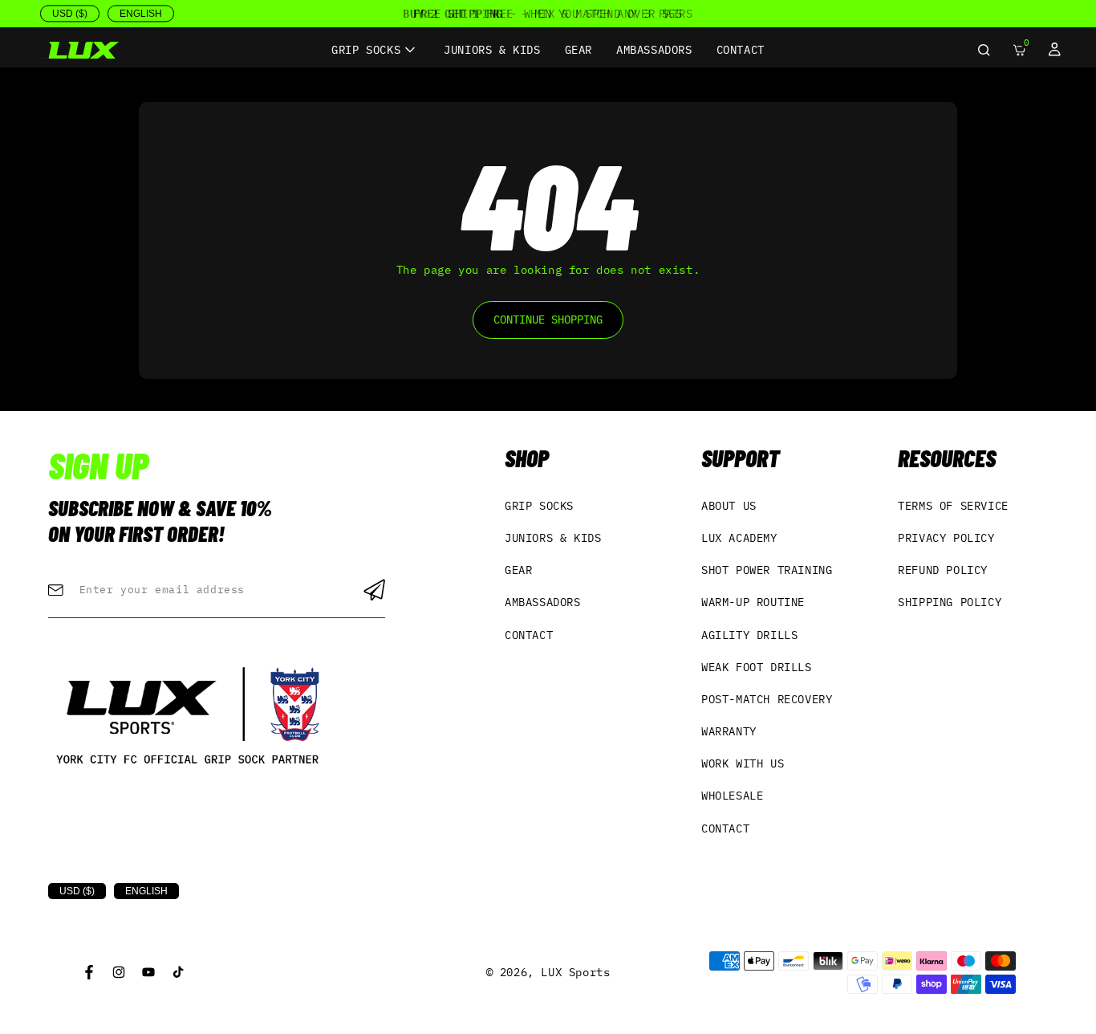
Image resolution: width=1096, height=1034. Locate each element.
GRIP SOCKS (539, 506)
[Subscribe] (374, 590)
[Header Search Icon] (983, 49)
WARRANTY (729, 731)
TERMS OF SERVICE (953, 506)
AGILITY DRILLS (749, 635)
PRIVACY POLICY (946, 538)
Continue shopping (548, 319)
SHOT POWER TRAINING (766, 570)
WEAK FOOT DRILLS (756, 667)
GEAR (518, 570)
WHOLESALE (732, 795)
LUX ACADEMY (739, 538)
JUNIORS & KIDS (553, 538)
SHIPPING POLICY (949, 602)
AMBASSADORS (543, 602)
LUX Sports (575, 972)
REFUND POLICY (943, 570)
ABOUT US (729, 506)
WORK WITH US (742, 763)
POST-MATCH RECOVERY (766, 699)
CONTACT (529, 635)
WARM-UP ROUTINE (753, 602)
